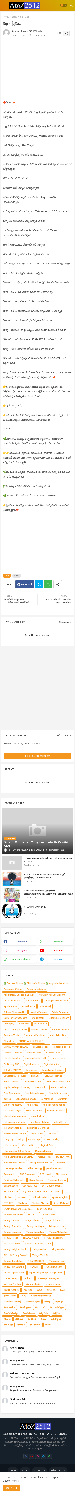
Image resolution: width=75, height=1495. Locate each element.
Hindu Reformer (34, 1110)
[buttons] (25, 1456)
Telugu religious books (16, 1249)
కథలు (14, 16)
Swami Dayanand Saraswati (18, 1209)
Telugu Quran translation (38, 1243)
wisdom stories (33, 1284)
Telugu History (56, 1226)
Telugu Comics (11, 1220)
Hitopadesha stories (14, 1122)
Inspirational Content (38, 1128)
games (7, 1099)
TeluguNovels (56, 1261)
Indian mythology (13, 1128)
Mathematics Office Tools (17, 1151)
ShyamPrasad (11, 1191)
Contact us (39, 1470)
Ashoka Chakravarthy (15, 1012)
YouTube (27, 1290)
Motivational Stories (14, 1162)
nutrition (61, 1162)
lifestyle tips (28, 1145)
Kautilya (52, 1134)
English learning (12, 1081)
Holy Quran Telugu (39, 1122)
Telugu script (39, 1249)
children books (40, 1047)
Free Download (59, 1087)
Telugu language (12, 1232)
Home (6, 16)
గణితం (23, 1296)
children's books (61, 1047)
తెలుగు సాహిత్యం (11, 1313)
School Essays (29, 1186)
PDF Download (27, 1174)
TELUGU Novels (31, 1238)
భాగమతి (21, 1324)
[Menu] (4, 5)
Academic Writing (13, 989)
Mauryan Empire (43, 1151)
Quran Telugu (36, 1180)
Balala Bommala (60, 1012)
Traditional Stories (54, 1267)
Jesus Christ (37, 1134)
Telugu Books (48, 1215)
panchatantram (54, 1168)
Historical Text (38, 1116)
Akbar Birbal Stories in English (19, 995)
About (25, 1470)
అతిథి (39, 1290)
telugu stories (58, 1249)
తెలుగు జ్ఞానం (25, 1307)
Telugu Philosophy (53, 1238)
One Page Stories (13, 1168)
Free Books (41, 1087)
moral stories (44, 1157)
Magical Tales (47, 1145)
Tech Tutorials (44, 1209)
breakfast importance (15, 1029)
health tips (32, 1105)
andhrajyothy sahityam (56, 1000)
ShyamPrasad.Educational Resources (41, 1191)
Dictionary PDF (11, 1064)
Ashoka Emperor (38, 1012)
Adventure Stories (36, 989)
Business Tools (11, 1035)
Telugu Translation (13, 1261)
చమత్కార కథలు (33, 1301)
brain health (40, 1024)
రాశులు (48, 1324)
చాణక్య (47, 1301)
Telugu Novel (11, 1238)
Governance (47, 1099)
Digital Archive (31, 1064)
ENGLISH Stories (33, 1081)
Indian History (61, 1122)
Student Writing (40, 1203)
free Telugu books (34, 1093)
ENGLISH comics (53, 1076)
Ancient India (33, 1000)
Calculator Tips (58, 1035)
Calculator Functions (35, 1035)
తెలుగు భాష (40, 1307)
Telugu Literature (35, 1232)
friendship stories (58, 1093)
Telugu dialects (52, 1220)
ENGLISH (35, 1076)
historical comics (56, 1110)
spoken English (60, 1197)
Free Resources (12, 1093)
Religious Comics (57, 1180)
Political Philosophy (14, 1180)
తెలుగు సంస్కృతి (57, 1307)
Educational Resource (15, 1076)
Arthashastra (28, 1006)
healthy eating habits (54, 1105)
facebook (22, 941)
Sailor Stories (11, 1186)
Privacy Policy (58, 1470)
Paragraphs (9, 1174)
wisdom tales (53, 1284)
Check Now (9, 1480)
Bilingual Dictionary (59, 1018)
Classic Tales (53, 1052)
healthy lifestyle (12, 1110)
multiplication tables (41, 1162)
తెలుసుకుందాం (29, 1313)
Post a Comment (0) (37, 755)
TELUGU (32, 1215)
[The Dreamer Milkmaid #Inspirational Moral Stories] (12, 863)
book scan (24, 1024)
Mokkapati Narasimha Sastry (18, 1157)
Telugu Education (13, 1226)
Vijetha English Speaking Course (46, 1272)
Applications (10, 1006)
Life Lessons (10, 1145)
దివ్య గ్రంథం (43, 1313)
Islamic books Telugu (15, 1134)
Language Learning (14, 1139)
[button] (63, 5)
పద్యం (43, 1319)
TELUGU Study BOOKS (16, 1255)
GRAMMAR (63, 1099)
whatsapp (58, 941)
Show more (65, 622)
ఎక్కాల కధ (51, 1290)
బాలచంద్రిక (8, 1324)
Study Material (61, 1203)
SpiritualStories (39, 1197)
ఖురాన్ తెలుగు (10, 1296)
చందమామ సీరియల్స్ (12, 1301)
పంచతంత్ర (32, 1319)
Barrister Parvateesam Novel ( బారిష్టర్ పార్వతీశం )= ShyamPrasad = (44, 876)
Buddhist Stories (60, 1029)
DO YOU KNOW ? (12, 1070)
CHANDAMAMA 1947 (35, 906)
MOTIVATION (63, 1157)
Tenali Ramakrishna (14, 1267)
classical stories (12, 1058)
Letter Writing (51, 1139)
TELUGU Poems (12, 1243)
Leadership (34, 1139)
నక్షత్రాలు (56, 1313)
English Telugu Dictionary (17, 1087)
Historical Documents (15, 1116)
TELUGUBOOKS (36, 1261)
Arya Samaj (45, 1006)
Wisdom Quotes (12, 1284)
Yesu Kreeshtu (11, 1290)
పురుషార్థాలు (56, 1319)
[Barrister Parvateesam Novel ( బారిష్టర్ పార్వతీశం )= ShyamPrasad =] (12, 879)
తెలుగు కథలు (9, 1307)
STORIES (8, 1203)
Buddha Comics (39, 1029)
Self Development (52, 1186)
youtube (58, 950)
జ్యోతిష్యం (59, 1301)
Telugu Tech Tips (41, 1255)
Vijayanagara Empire (14, 1272)
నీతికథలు (19, 1319)
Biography (9, 1024)
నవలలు (7, 1319)
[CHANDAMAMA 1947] (12, 911)
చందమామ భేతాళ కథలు (41, 1296)
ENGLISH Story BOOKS (58, 1081)
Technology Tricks (13, 1215)
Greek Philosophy (13, 1105)
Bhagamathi (38, 1018)
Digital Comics (51, 1064)
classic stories (34, 1052)
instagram (22, 950)
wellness (28, 1278)
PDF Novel (45, 1174)
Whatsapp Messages (48, 1278)
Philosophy (61, 1174)
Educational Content (53, 1070)
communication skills (36, 1058)
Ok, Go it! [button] (11, 1488)
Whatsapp (48, 584)
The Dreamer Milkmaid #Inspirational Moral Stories (48, 860)
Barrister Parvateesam (15, 1018)
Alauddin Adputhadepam (52, 995)
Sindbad (8, 1197)
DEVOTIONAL (59, 1058)
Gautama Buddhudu (26, 1099)
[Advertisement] (37, 71)
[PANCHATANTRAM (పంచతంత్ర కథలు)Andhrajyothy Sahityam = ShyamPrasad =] (12, 895)
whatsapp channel (21, 959)
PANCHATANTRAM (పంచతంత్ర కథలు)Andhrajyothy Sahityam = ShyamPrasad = (48, 893)
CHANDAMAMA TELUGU (16, 1047)
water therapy (11, 1278)
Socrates (22, 1197)
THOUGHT (34, 1267)
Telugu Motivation (58, 1232)
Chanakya (9, 1041)
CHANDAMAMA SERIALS (31, 1041)
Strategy (22, 1203)
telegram (58, 959)
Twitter (39, 584)
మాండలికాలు (35, 1324)
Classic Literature (13, 1052)
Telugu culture (31, 1220)
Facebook (26, 584)
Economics (31, 1070)
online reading (34, 1168)
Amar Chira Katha (12, 1000)
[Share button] (57, 584)
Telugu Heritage (35, 1226)
